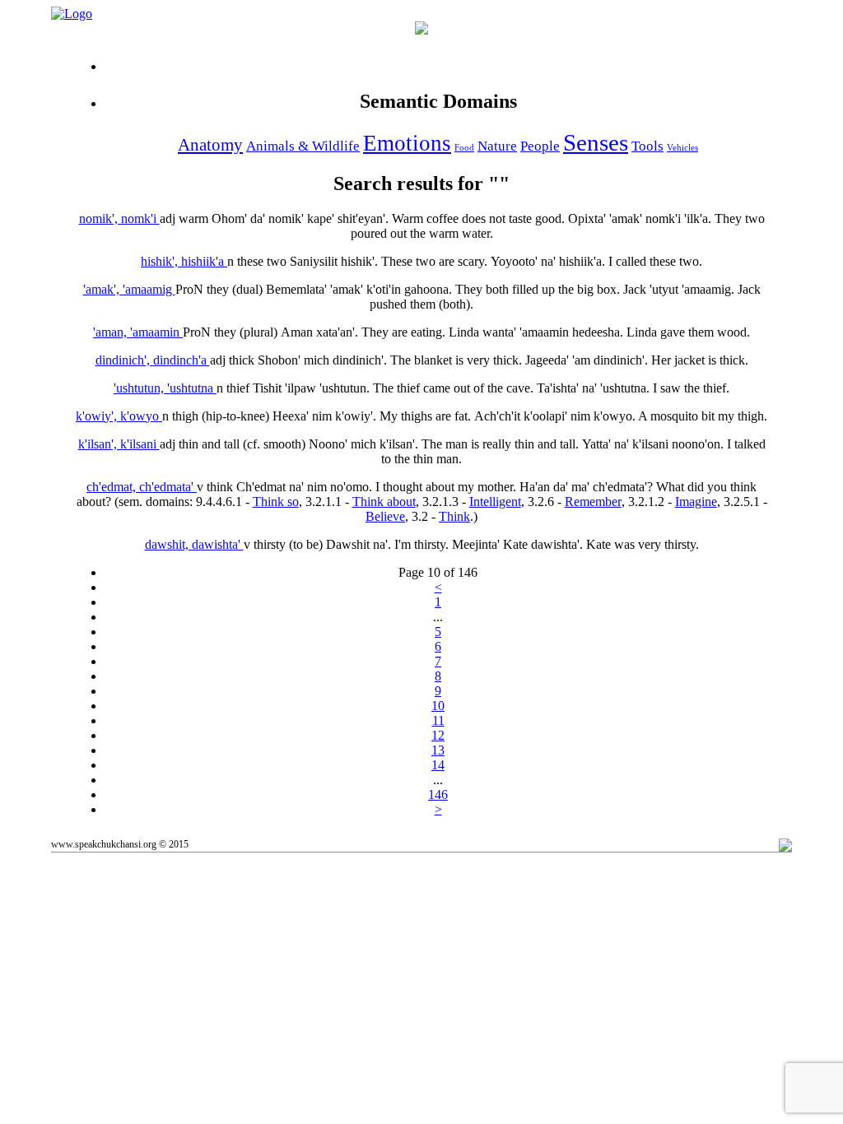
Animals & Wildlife (303, 146)
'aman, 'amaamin (138, 332)
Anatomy (210, 145)
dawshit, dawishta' (194, 544)
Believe (385, 516)
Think (454, 516)
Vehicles (682, 147)
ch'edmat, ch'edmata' (141, 487)
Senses (595, 142)
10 (438, 706)
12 (438, 735)
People (540, 146)
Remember (593, 502)
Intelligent (495, 502)
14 (438, 765)
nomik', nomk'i (119, 218)
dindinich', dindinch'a (152, 360)
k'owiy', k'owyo (119, 416)
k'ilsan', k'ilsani (119, 444)
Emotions (407, 143)
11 (438, 720)
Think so (276, 502)
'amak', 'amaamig (129, 289)
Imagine (696, 502)
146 (438, 794)
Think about (384, 502)
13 (438, 750)
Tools (647, 146)
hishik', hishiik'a (184, 261)
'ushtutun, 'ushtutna (165, 388)
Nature (497, 146)
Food (464, 147)
